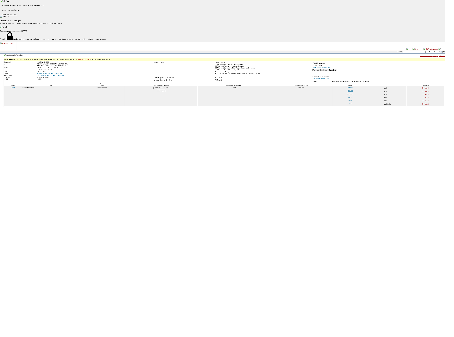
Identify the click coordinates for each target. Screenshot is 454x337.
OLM (350, 103)
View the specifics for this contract (320, 78)
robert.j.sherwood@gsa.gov (321, 67)
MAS (13, 87)
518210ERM (350, 94)
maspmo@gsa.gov (83, 59)
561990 (350, 100)
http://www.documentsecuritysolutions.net (50, 75)
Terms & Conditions (320, 70)
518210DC (350, 91)
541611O (350, 97)
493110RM (350, 87)
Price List (332, 70)
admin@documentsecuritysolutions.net (49, 73)
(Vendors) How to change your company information (432, 56)
